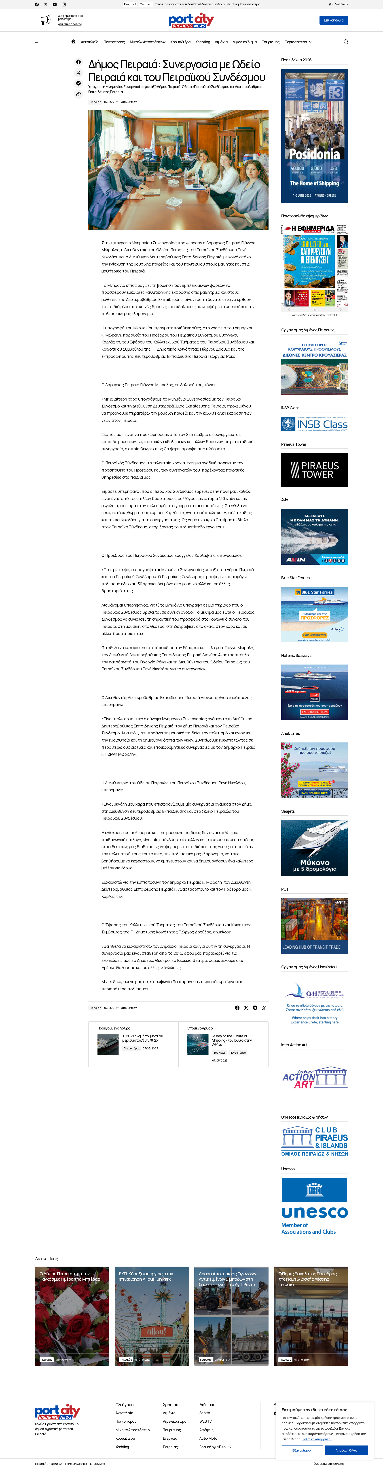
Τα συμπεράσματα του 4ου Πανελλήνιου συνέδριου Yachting (197, 4)
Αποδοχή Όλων (346, 1450)
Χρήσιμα (170, 1404)
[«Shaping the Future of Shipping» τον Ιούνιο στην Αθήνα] (223, 1044)
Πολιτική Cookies (76, 1464)
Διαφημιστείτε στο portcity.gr (70, 17)
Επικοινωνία (97, 1464)
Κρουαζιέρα (125, 1438)
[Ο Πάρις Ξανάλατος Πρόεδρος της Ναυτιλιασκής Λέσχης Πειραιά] (311, 1316)
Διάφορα (207, 1404)
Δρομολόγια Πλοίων (215, 1446)
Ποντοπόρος (132, 1048)
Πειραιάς (95, 102)
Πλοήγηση (125, 1404)
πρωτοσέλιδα (301, 315)
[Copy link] (78, 94)
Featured (130, 4)
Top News (219, 1053)
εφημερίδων (318, 315)
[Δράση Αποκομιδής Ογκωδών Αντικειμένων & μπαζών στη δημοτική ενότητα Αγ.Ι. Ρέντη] (231, 1316)
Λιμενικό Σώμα (174, 1421)
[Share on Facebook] (78, 62)
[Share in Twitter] (78, 72)
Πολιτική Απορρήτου (317, 1439)
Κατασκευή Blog (334, 1464)
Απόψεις (206, 1429)
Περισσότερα (250, 4)
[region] (325, 1431)
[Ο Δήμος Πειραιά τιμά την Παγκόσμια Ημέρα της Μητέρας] (72, 1316)
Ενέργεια (170, 1438)
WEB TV (205, 1421)
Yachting (146, 4)
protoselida (332, 315)
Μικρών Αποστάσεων (133, 1429)
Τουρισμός (172, 1429)
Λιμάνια (169, 1412)
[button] (338, 4)
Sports (204, 1412)
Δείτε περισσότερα (70, 24)
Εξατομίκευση (302, 1450)
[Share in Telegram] (78, 83)
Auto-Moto (208, 1438)
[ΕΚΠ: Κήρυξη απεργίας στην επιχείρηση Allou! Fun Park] (152, 1316)
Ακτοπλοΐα (124, 1412)
